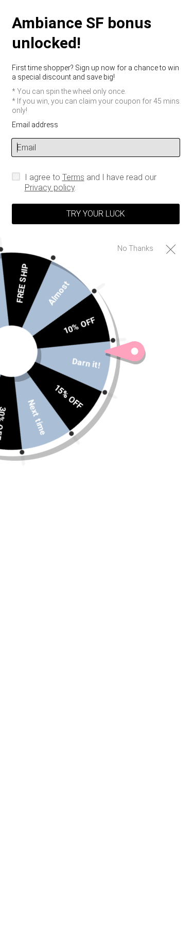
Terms (73, 177)
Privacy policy (50, 187)
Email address (35, 125)
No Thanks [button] (135, 248)
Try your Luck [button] (95, 214)
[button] (171, 249)
